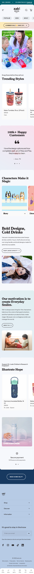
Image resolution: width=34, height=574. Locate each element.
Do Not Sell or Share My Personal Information (17, 565)
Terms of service (20, 561)
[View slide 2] (17, 164)
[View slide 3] (19, 164)
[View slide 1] (15, 164)
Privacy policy (12, 561)
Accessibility (22, 563)
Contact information (13, 563)
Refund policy (5, 561)
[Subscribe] (29, 533)
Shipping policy (28, 561)
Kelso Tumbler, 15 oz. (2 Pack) (14, 110)
